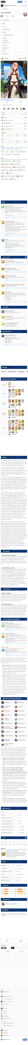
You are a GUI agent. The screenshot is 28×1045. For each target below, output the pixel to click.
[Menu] (26, 5)
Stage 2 (20, 99)
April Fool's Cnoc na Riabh (7, 104)
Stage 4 (20, 102)
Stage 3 (7, 102)
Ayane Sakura (19, 868)
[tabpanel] (14, 970)
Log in (25, 1)
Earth (26, 112)
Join (13, 947)
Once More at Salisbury (12, 851)
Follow (3, 1)
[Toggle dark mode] (19, 6)
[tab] (7, 951)
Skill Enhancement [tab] (12, 371)
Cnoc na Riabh (17, 852)
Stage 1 (7, 99)
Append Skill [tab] (21, 371)
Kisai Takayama (20, 865)
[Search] (22, 5)
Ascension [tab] (4, 371)
